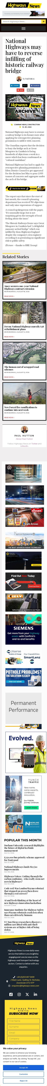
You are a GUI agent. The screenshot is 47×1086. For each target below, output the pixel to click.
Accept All (23, 1068)
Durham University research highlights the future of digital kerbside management (24, 848)
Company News (20, 125)
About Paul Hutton (24, 439)
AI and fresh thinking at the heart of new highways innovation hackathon (22, 902)
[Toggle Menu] (23, 28)
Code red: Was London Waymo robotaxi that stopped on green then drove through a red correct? (24, 891)
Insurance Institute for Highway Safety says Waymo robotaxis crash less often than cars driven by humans (24, 912)
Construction (33, 125)
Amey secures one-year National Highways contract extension (21, 287)
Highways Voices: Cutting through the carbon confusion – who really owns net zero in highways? (24, 879)
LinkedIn (24, 446)
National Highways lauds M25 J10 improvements (20, 868)
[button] (15, 85)
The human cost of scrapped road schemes (21, 368)
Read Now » (9, 296)
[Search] (43, 21)
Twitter (34, 443)
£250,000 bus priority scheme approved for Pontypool (24, 859)
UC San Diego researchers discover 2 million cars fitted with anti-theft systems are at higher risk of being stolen (22, 926)
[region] (23, 1065)
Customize (23, 1074)
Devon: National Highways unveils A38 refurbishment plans (24, 328)
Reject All (23, 1081)
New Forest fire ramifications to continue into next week (20, 408)
